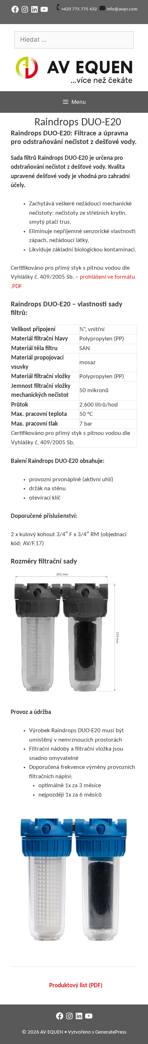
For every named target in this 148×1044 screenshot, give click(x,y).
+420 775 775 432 (79, 9)
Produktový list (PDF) (75, 986)
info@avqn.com (122, 9)
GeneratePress (110, 1032)
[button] (65, 634)
